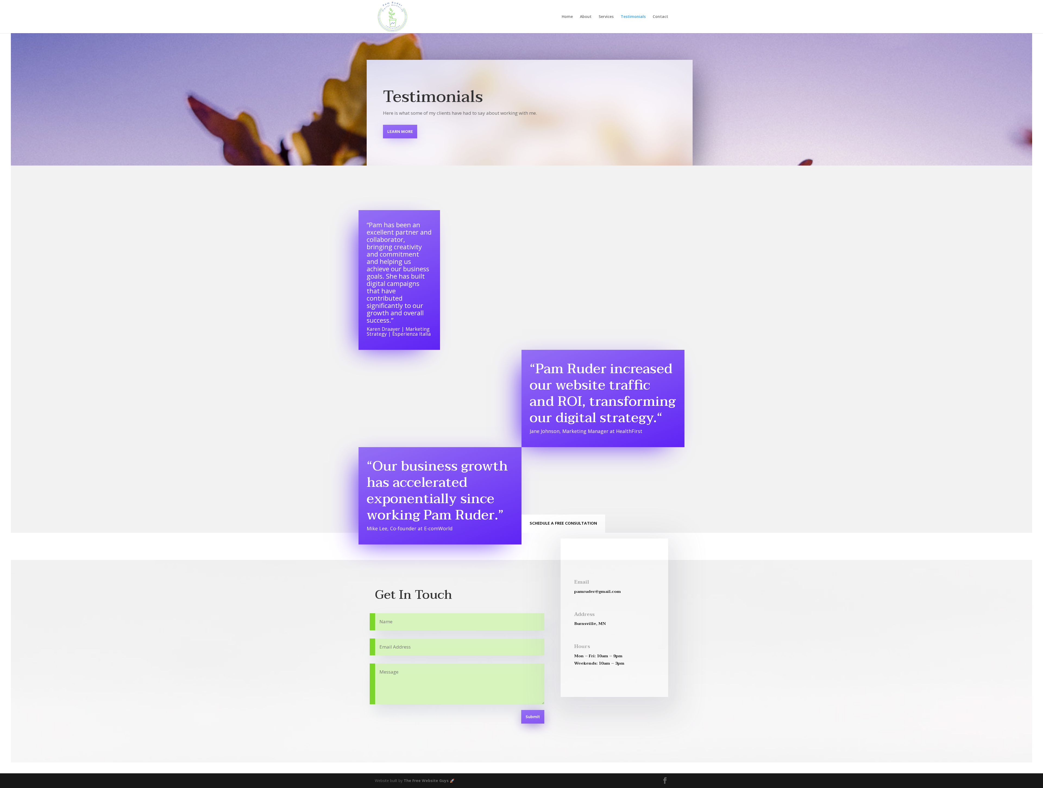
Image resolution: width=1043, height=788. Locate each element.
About (586, 17)
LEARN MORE (400, 131)
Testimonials (633, 17)
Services (606, 17)
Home (567, 17)
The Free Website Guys (426, 780)
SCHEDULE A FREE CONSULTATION (563, 523)
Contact (660, 17)
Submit (533, 717)
